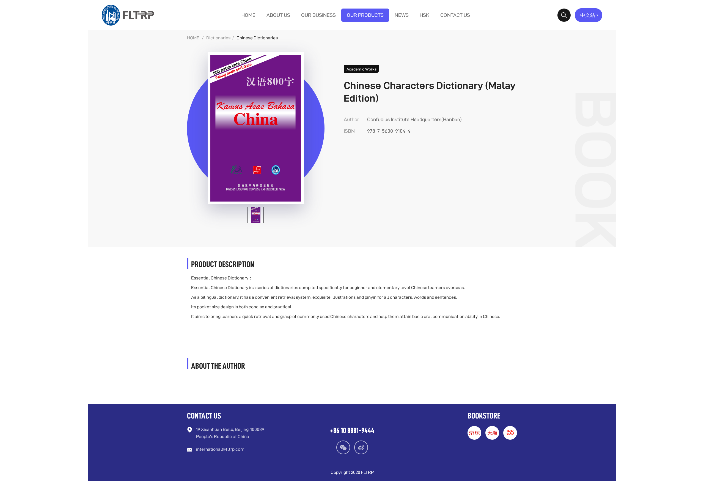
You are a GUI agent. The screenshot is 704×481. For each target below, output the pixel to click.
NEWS (402, 15)
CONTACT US (455, 15)
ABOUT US (278, 15)
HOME (248, 15)
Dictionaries (218, 38)
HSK (424, 15)
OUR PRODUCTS (365, 15)
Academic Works (361, 69)
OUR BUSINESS (318, 15)
